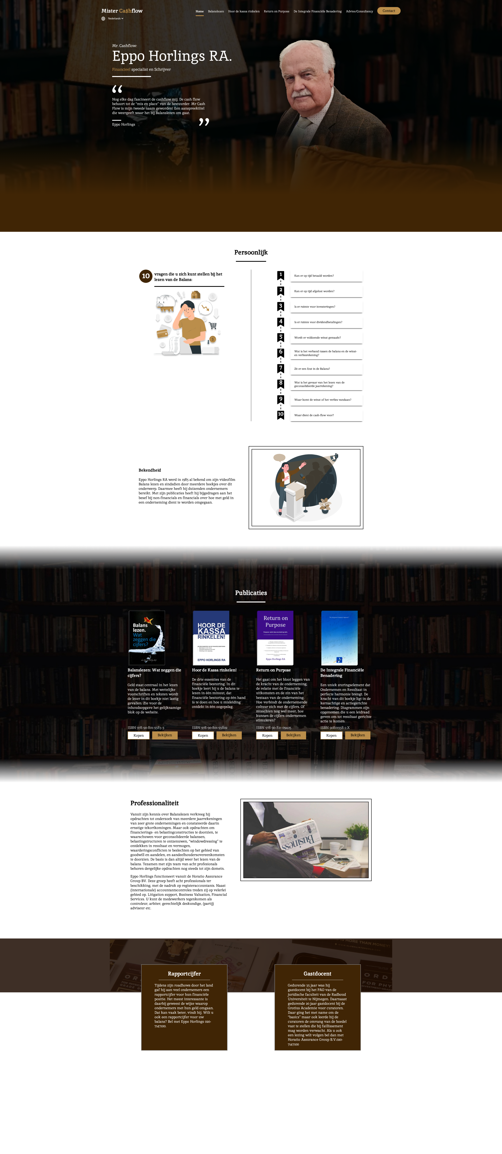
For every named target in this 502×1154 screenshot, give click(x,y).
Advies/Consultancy (359, 11)
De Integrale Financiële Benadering (318, 11)
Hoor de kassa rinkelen (244, 11)
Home (200, 11)
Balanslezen (216, 11)
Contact (389, 10)
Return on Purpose (276, 11)
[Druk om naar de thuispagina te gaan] (122, 11)
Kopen (139, 735)
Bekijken (165, 735)
